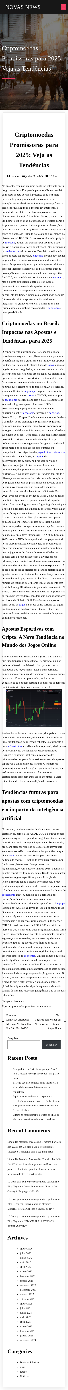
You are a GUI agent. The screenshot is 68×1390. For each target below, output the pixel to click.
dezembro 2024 (28, 1340)
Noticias (19, 1001)
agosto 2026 (26, 1248)
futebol (23, 1371)
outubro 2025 (27, 1294)
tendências (45, 1006)
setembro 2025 (27, 1299)
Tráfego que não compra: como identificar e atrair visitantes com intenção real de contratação (35, 1087)
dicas (22, 1367)
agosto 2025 (26, 1303)
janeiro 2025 (26, 1335)
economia (29, 955)
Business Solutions (29, 1362)
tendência (37, 255)
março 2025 (26, 1326)
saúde (12, 855)
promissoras (32, 1006)
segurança (54, 307)
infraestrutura (14, 746)
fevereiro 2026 (27, 1276)
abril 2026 (25, 1267)
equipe (40, 456)
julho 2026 (25, 1253)
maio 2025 (25, 1317)
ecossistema (8, 894)
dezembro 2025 (28, 1285)
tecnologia (11, 399)
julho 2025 (25, 1308)
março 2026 (26, 1271)
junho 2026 (26, 1258)
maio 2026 (25, 1262)
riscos (31, 395)
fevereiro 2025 (27, 1331)
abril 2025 (25, 1321)
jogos (51, 364)
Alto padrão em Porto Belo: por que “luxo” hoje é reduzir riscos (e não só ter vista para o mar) (36, 1074)
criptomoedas (17, 1006)
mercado (10, 242)
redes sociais (13, 251)
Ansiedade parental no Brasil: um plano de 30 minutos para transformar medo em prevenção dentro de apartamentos (32, 1169)
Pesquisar (12, 1038)
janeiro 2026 (26, 1280)
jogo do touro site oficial (51, 452)
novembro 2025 (28, 1290)
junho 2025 (26, 1312)
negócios (54, 412)
